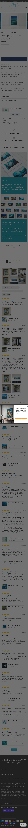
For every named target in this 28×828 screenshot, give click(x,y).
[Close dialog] (27, 406)
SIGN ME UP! (21, 418)
